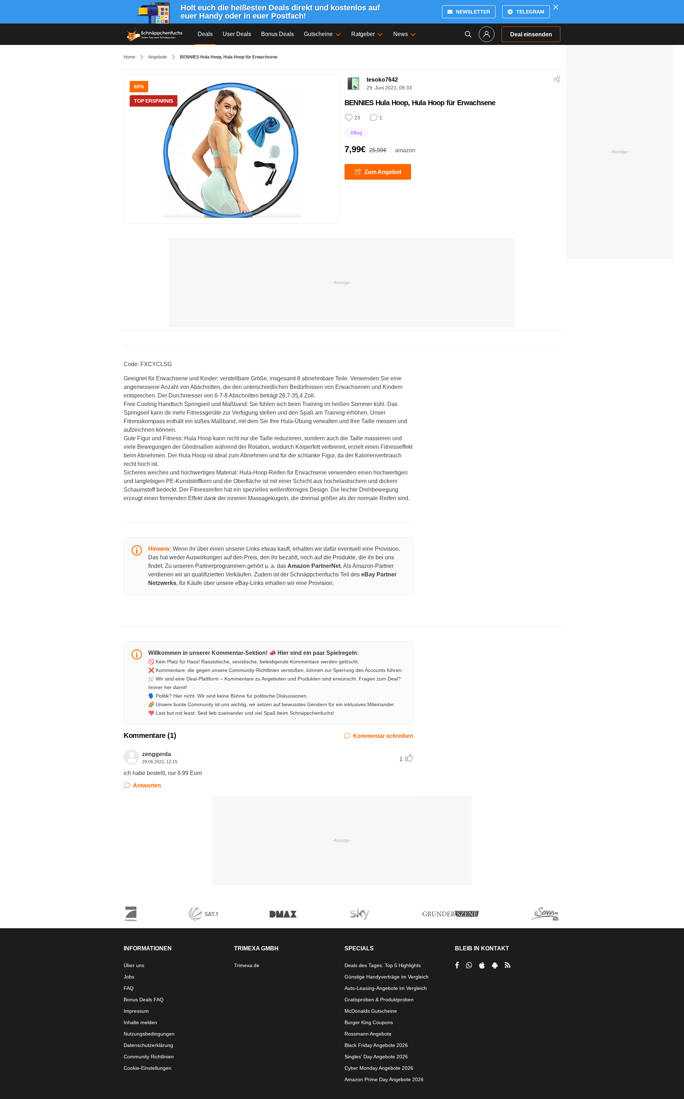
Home (129, 57)
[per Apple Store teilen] (482, 965)
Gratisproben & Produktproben (379, 999)
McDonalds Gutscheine (370, 1011)
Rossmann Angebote (368, 1034)
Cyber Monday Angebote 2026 (378, 1068)
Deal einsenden (531, 34)
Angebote (157, 57)
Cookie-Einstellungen (147, 1068)
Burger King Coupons (368, 1022)
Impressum (136, 1011)
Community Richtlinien (149, 1056)
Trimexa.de (246, 965)
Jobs (129, 977)
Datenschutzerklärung (148, 1045)
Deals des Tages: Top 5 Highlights (382, 965)
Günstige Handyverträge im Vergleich (386, 977)
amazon (405, 150)
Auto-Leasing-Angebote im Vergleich (385, 988)
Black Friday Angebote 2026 (376, 1045)
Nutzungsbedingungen (149, 1034)
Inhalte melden (140, 1022)
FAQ (129, 988)
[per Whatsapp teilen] (469, 965)
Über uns (134, 965)
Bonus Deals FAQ (144, 999)
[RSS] (508, 965)
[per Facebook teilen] (457, 965)
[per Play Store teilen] (495, 965)
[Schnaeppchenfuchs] (155, 34)
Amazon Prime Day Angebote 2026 (384, 1079)
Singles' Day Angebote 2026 (376, 1056)
